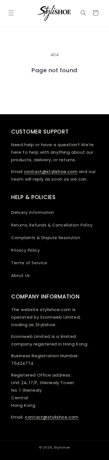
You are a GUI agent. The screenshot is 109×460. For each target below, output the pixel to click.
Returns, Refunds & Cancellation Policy (52, 225)
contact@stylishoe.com (51, 171)
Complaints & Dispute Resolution (45, 237)
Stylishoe (62, 447)
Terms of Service (29, 263)
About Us (20, 275)
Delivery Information (32, 212)
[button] (11, 13)
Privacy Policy (25, 250)
